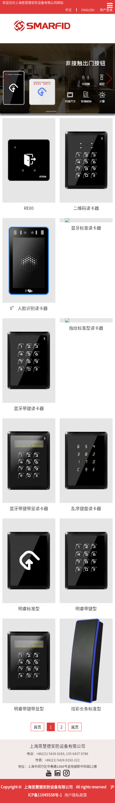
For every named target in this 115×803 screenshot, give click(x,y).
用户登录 (106, 9)
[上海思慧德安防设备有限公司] (57, 26)
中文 (68, 9)
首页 (37, 727)
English (87, 9)
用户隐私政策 (75, 795)
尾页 (75, 727)
